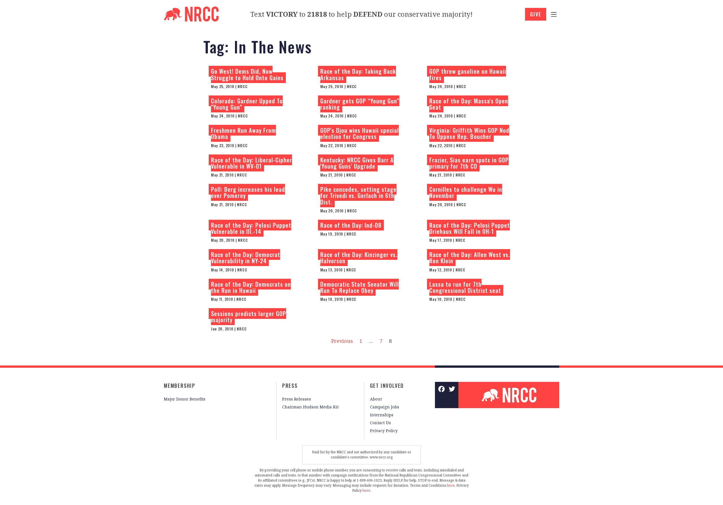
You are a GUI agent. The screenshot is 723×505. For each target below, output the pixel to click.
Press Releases (296, 399)
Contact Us (380, 422)
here (451, 485)
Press (290, 385)
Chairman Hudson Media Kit (310, 407)
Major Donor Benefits (184, 399)
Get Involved (387, 385)
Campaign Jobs (384, 407)
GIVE (535, 14)
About (376, 399)
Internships (381, 414)
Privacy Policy (384, 430)
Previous (342, 341)
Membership (179, 385)
